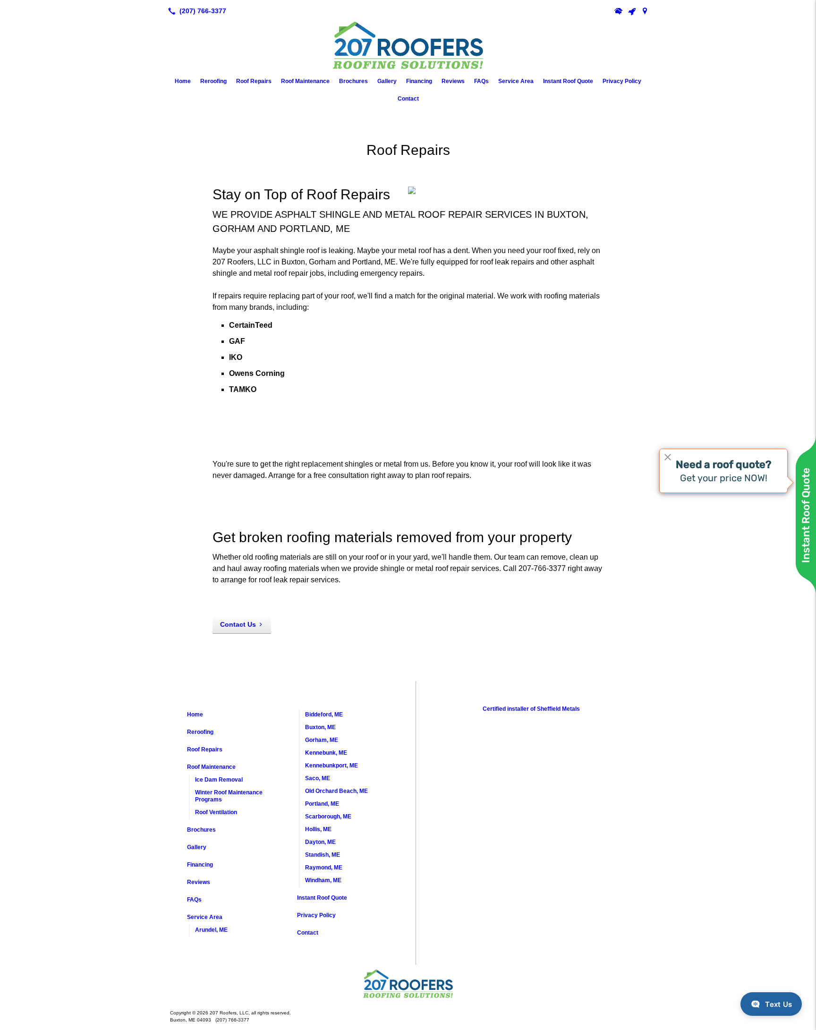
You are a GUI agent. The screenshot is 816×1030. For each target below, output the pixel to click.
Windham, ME (323, 880)
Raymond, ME (323, 867)
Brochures (353, 81)
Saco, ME (317, 778)
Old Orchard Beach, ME (336, 791)
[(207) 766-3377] (195, 11)
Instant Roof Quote (568, 81)
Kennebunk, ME (326, 752)
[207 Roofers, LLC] (408, 984)
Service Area (516, 81)
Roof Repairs (254, 81)
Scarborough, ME (328, 816)
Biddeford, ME (324, 714)
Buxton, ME (320, 727)
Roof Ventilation (216, 812)
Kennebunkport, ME (331, 765)
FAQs (481, 81)
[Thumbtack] (631, 11)
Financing (419, 81)
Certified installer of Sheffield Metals (531, 709)
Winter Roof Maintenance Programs (229, 796)
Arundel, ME (211, 930)
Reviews (453, 81)
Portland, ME (322, 803)
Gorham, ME (321, 740)
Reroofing (213, 81)
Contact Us (238, 624)
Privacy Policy (622, 81)
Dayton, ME (320, 842)
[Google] (645, 11)
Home (183, 81)
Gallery (387, 81)
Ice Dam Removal (219, 779)
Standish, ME (322, 854)
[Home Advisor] (618, 11)
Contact (408, 98)
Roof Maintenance (305, 81)
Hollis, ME (318, 829)
